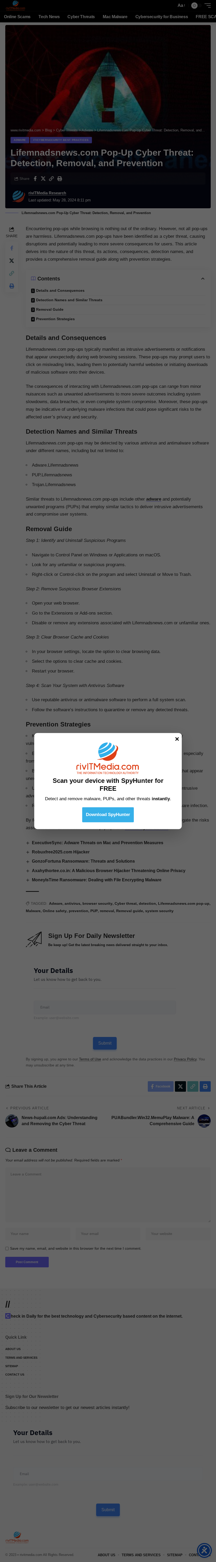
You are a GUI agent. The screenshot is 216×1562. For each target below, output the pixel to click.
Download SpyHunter (108, 814)
